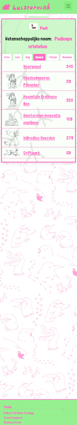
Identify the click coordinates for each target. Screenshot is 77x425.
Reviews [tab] (67, 57)
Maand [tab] (39, 57)
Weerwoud (32, 66)
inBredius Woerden (39, 138)
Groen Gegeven (13, 417)
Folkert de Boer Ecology (19, 413)
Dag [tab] (27, 57)
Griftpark (31, 152)
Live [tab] (17, 57)
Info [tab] (6, 57)
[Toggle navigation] (68, 6)
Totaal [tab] (53, 57)
